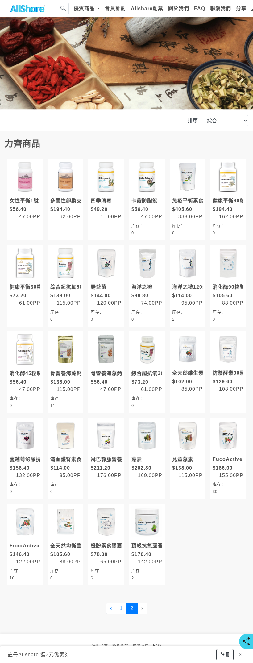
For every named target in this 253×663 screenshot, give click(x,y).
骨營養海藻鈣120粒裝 (76, 373)
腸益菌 (98, 287)
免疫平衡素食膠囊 (193, 200)
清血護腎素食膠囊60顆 (77, 459)
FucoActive (24, 545)
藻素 (136, 459)
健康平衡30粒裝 (28, 287)
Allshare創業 (147, 8)
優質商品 (85, 8)
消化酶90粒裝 (229, 287)
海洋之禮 (141, 287)
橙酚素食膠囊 (106, 545)
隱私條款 (120, 646)
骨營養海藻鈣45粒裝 (115, 373)
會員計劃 (115, 8)
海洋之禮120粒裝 (192, 287)
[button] (225, 654)
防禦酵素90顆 (229, 373)
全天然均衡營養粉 (71, 545)
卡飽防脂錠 (144, 200)
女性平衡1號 (24, 200)
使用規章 (100, 646)
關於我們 (178, 8)
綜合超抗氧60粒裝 (71, 287)
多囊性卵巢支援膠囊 (73, 200)
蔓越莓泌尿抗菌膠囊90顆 (39, 459)
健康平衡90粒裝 (231, 200)
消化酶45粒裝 (26, 373)
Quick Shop (26, 189)
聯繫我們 (220, 8)
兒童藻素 (182, 459)
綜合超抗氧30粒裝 (152, 373)
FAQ (199, 8)
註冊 (13, 654)
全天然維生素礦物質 (195, 373)
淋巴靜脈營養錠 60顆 (115, 459)
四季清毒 (101, 200)
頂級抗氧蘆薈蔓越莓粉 (157, 545)
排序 (193, 120)
